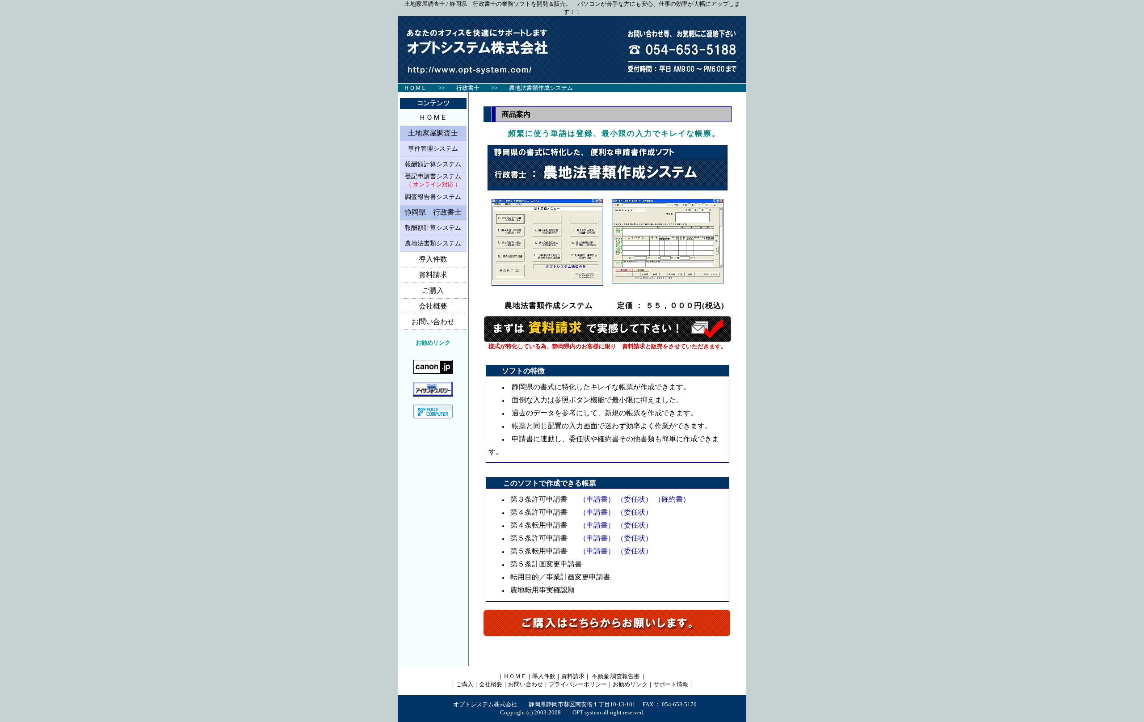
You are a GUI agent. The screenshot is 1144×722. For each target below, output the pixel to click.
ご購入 (433, 290)
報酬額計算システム (433, 164)
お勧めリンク (630, 684)
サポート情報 (670, 684)
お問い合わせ (433, 321)
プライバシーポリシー (578, 684)
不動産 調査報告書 (615, 676)
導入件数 (433, 259)
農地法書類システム (433, 243)
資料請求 (433, 275)
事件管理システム (433, 148)
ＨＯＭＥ (433, 117)
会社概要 (433, 306)
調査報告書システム (433, 197)
